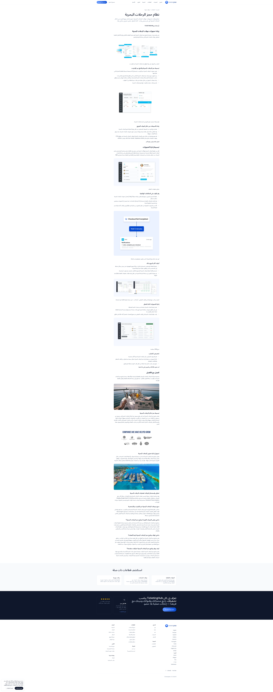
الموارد (138, 2)
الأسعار (133, 2)
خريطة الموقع (111, 637)
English (174, 630)
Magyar (174, 658)
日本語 (174, 651)
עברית (175, 662)
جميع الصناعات (132, 627)
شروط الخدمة (111, 646)
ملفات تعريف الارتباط (110, 651)
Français (174, 633)
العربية (175, 653)
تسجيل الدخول (112, 2)
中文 (175, 660)
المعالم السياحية (132, 630)
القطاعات (149, 2)
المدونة (143, 2)
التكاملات (154, 644)
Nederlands (173, 664)
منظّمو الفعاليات (131, 642)
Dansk (174, 655)
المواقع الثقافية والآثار (131, 637)
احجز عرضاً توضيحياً (102, 2)
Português (173, 642)
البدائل (113, 635)
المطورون (154, 646)
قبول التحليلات (19, 688)
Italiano (174, 637)
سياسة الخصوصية (110, 649)
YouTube (174, 671)
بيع (155, 627)
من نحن (133, 649)
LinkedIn (169, 671)
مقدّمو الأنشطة (132, 635)
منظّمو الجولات (132, 632)
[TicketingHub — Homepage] (170, 2)
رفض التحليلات (10, 688)
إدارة (155, 630)
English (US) (173, 648)
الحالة (113, 658)
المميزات (155, 2)
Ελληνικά (174, 646)
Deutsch (174, 639)
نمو (155, 632)
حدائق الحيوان (132, 639)
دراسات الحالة (111, 632)
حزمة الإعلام (112, 639)
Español (174, 635)
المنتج (161, 2)
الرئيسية (157, 10)
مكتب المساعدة (111, 660)
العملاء (113, 630)
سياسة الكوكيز (7, 685)
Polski (175, 644)
